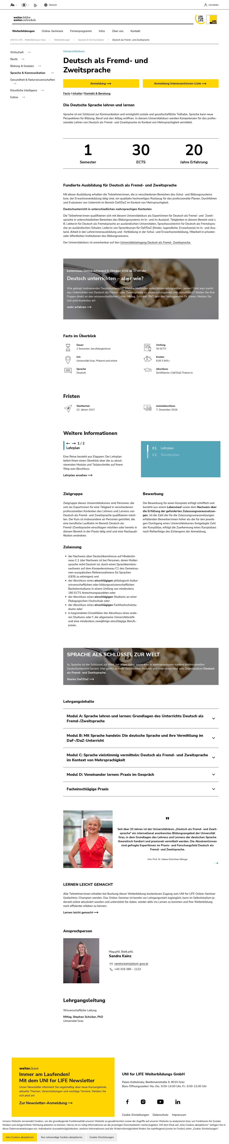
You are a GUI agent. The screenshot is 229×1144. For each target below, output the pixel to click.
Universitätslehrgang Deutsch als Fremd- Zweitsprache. (155, 242)
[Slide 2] (217, 860)
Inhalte (77, 93)
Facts (66, 93)
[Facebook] (127, 1102)
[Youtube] (160, 1102)
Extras (14, 97)
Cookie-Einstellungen (135, 1115)
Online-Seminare (52, 31)
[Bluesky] (195, 1102)
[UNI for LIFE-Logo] (205, 19)
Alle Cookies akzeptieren (20, 1137)
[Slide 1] (215, 860)
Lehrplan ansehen (75, 475)
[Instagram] (143, 1102)
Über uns (118, 31)
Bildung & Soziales (22, 66)
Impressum (179, 1115)
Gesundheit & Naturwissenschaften (32, 80)
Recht (14, 59)
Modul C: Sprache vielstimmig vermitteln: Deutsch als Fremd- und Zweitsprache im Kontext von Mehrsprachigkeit (137, 758)
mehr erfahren (76, 307)
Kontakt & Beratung (97, 93)
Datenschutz (160, 1115)
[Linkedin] (177, 1102)
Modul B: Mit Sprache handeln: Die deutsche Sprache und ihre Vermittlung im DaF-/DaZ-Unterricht (135, 738)
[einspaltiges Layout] (36, 4)
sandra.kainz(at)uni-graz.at (131, 961)
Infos (102, 31)
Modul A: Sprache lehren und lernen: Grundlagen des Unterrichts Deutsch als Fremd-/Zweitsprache (135, 719)
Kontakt (135, 31)
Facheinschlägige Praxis (88, 789)
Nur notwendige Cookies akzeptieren (61, 1137)
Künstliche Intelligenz (24, 90)
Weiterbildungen (23, 31)
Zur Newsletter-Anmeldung (43, 1102)
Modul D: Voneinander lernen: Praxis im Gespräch (110, 774)
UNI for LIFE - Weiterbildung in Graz (28, 39)
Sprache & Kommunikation (91, 39)
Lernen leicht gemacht (78, 909)
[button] (13, 4)
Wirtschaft (17, 52)
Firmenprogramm (81, 31)
